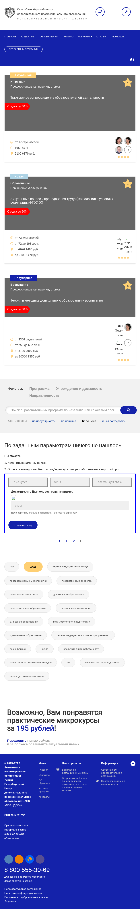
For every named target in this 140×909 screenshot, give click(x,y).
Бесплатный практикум (23, 49)
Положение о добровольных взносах (26, 897)
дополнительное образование (28, 608)
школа (44, 648)
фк (68, 662)
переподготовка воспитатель (27, 676)
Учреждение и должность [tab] (79, 389)
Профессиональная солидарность (113, 782)
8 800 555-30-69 (27, 869)
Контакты (44, 796)
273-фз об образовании (24, 621)
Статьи (101, 36)
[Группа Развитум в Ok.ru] (19, 859)
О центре (27, 36)
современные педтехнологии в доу (31, 662)
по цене (90, 421)
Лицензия (10, 901)
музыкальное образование (26, 635)
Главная (10, 36)
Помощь (118, 36)
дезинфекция (18, 648)
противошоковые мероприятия (28, 580)
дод (33, 566)
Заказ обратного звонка (18, 880)
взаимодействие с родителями (71, 621)
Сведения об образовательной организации (111, 772)
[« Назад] (59, 541)
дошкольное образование (68, 594)
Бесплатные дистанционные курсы (75, 771)
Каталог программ (77, 36)
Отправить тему (22, 525)
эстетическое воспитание (76, 608)
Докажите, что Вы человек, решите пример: (42, 491)
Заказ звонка (100, 11)
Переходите (16, 740)
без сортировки (113, 421)
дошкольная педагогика (24, 594)
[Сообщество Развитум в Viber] (40, 859)
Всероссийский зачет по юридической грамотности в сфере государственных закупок (75, 784)
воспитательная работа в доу (81, 648)
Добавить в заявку (24, 165)
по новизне (68, 421)
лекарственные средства (77, 580)
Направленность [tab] (44, 395)
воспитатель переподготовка (102, 662)
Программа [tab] (39, 389)
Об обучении (49, 36)
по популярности (43, 421)
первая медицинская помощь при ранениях (83, 635)
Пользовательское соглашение (22, 888)
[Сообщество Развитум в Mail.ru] (29, 859)
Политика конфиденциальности (23, 893)
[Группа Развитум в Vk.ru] (8, 859)
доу (12, 566)
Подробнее (119, 165)
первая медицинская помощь (70, 566)
